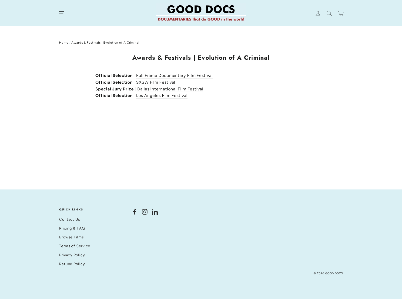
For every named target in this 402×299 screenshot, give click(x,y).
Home (63, 42)
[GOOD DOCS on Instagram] (144, 211)
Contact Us (69, 219)
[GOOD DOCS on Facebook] (134, 211)
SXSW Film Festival (155, 82)
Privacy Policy (72, 255)
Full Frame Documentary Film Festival (174, 75)
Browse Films (71, 237)
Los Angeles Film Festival (162, 95)
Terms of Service (74, 246)
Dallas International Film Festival (170, 89)
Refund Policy (72, 264)
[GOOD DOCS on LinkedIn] (155, 211)
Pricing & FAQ (72, 228)
